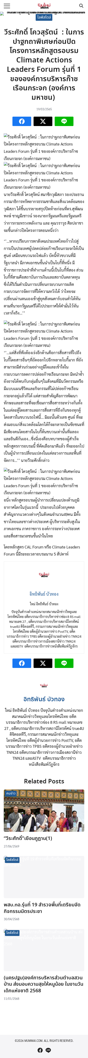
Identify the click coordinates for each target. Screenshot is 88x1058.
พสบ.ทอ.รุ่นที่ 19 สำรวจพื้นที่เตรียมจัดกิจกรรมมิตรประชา (42, 908)
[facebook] (40, 1050)
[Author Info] (44, 690)
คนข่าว (10, 793)
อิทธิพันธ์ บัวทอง (44, 699)
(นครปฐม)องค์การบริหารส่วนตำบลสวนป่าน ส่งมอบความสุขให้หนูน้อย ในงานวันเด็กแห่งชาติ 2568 (43, 984)
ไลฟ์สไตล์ (44, 17)
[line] (48, 1050)
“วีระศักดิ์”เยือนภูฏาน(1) (28, 838)
